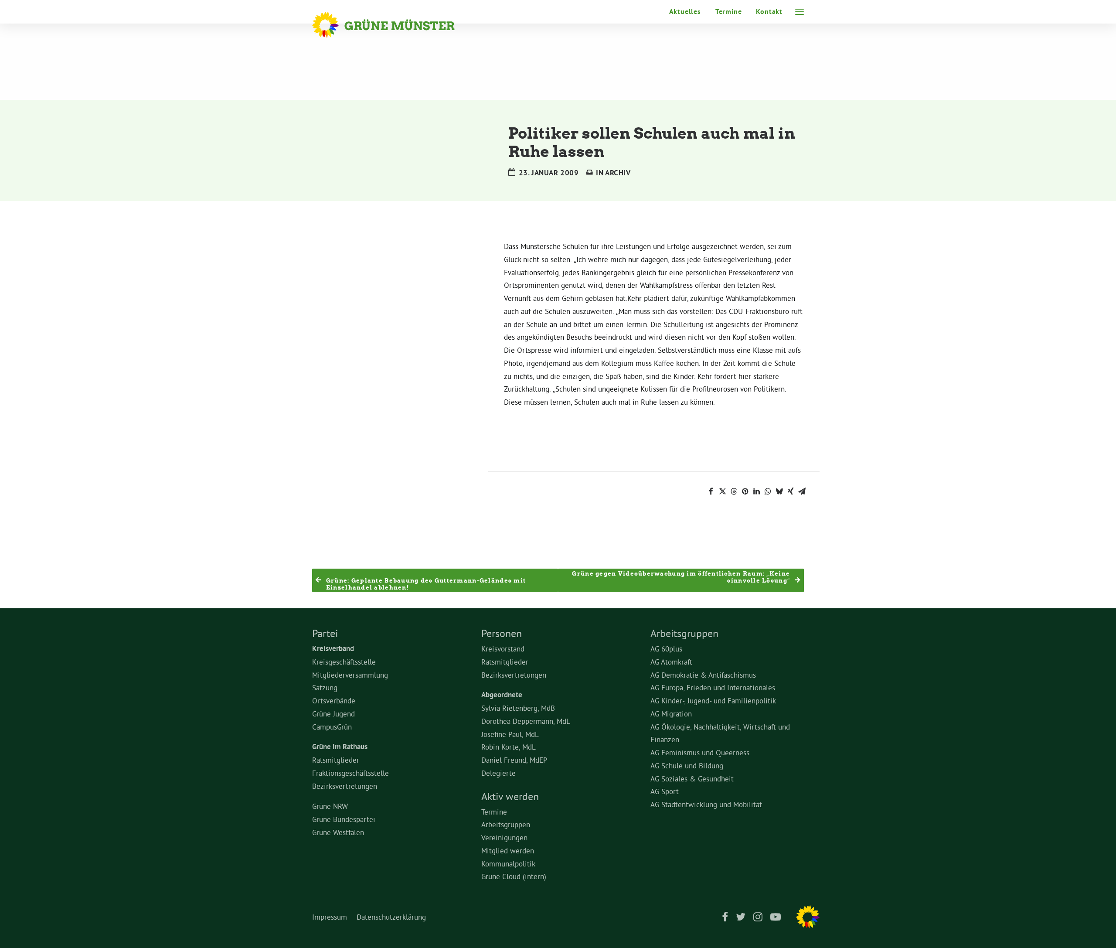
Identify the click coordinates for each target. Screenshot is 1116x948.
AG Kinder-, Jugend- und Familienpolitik (713, 700)
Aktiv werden (510, 796)
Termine (728, 11)
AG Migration (671, 713)
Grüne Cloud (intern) (513, 876)
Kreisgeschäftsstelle (344, 661)
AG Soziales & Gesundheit (692, 778)
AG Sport (664, 791)
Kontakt (769, 11)
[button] (799, 12)
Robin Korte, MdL (508, 746)
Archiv (618, 172)
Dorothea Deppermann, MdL (525, 721)
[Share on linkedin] (756, 491)
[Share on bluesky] (779, 491)
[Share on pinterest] (745, 491)
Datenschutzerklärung (391, 916)
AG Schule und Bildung (686, 765)
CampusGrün (332, 726)
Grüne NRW (330, 806)
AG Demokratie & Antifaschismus (703, 674)
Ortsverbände (333, 700)
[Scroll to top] (1098, 928)
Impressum (329, 916)
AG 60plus (666, 648)
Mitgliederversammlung (350, 674)
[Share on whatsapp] (767, 491)
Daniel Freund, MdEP (514, 759)
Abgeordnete (501, 694)
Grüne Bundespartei (343, 819)
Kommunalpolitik (508, 863)
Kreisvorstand (502, 648)
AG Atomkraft (671, 661)
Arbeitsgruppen (505, 824)
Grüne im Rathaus (339, 746)
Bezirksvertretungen (344, 786)
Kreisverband (333, 648)
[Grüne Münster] (395, 25)
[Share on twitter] (722, 491)
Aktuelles (685, 11)
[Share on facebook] (711, 491)
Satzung (324, 687)
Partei (325, 633)
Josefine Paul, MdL (510, 734)
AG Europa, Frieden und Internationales (712, 687)
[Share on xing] (790, 491)
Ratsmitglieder (335, 759)
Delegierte (498, 772)
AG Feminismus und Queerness (699, 752)
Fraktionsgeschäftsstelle (350, 772)
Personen (501, 633)
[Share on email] (801, 491)
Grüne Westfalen (338, 832)
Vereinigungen (504, 837)
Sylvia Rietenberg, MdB (518, 708)
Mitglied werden (507, 850)
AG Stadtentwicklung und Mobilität (706, 804)
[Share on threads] (733, 491)
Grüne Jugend (333, 713)
